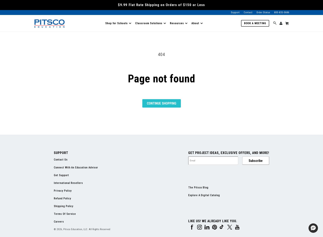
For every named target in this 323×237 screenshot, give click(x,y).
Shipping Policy (63, 206)
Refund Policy (62, 198)
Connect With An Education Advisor (76, 167)
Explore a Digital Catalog (204, 195)
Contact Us (61, 159)
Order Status (263, 12)
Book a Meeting (255, 23)
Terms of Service (65, 213)
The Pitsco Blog (198, 187)
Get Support (61, 175)
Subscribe (256, 161)
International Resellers (68, 183)
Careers (59, 221)
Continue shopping (161, 103)
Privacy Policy (63, 190)
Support (235, 12)
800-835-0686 (281, 12)
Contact (248, 12)
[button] (118, 23)
